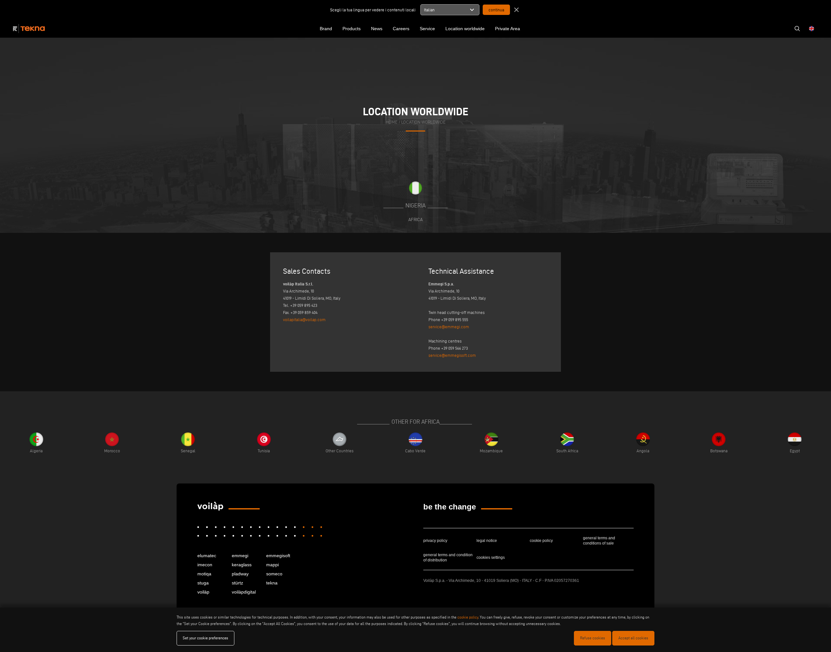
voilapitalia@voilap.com (304, 319)
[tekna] (210, 506)
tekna (272, 582)
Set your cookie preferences (205, 638)
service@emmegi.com (448, 326)
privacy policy (435, 540)
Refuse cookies (592, 638)
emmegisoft (278, 555)
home (392, 122)
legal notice (487, 540)
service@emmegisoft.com (452, 355)
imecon (204, 564)
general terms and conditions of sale (599, 540)
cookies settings (491, 557)
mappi (272, 564)
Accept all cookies (633, 638)
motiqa (204, 573)
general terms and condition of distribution (448, 557)
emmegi (240, 555)
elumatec (206, 555)
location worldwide (423, 122)
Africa (415, 219)
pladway (240, 573)
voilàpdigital (244, 592)
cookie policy (541, 540)
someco (274, 573)
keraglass (242, 564)
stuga (203, 582)
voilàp (203, 592)
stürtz (237, 582)
